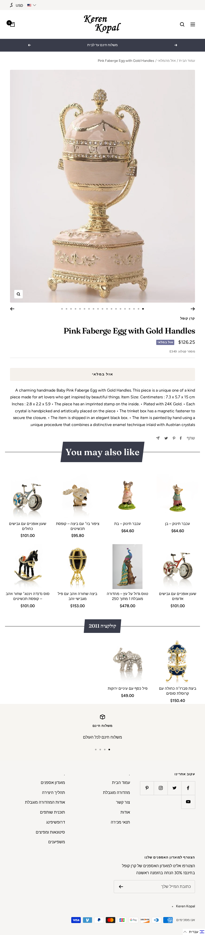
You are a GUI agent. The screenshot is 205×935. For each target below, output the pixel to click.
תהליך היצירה (53, 792)
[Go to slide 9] (107, 309)
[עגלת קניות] (12, 24)
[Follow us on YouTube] (188, 802)
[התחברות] (12, 5)
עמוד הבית (187, 61)
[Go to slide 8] (111, 309)
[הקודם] (193, 309)
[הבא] (12, 309)
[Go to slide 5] (125, 309)
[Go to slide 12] (93, 309)
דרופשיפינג (55, 822)
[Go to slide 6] (120, 309)
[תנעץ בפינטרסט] (174, 438)
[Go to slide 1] (143, 309)
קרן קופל (187, 318)
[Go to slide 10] (102, 309)
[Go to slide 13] (89, 309)
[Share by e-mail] (158, 438)
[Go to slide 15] (80, 309)
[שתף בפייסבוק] (181, 438)
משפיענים (56, 842)
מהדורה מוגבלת (116, 792)
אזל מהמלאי (167, 61)
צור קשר (123, 802)
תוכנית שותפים (52, 812)
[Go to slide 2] (138, 309)
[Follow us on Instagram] (161, 788)
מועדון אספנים (53, 782)
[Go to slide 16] (75, 309)
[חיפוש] (182, 24)
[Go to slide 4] (129, 309)
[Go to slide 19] (62, 309)
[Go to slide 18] (66, 309)
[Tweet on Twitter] (166, 438)
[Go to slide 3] (134, 309)
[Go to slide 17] (71, 309)
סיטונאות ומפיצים (50, 832)
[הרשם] (121, 886)
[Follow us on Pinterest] (147, 788)
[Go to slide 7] (116, 309)
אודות (125, 812)
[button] (194, 932)
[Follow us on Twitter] (174, 788)
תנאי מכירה (120, 822)
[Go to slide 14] (84, 309)
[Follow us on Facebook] (188, 788)
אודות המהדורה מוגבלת (45, 802)
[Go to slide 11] (98, 309)
